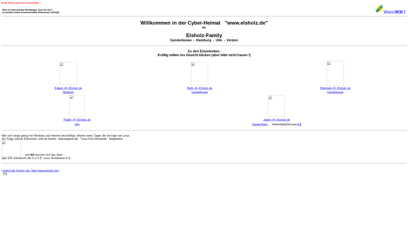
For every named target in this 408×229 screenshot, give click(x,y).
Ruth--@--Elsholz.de (199, 88)
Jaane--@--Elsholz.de (276, 119)
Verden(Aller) (260, 124)
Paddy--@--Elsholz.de (77, 119)
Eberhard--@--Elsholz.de (335, 88)
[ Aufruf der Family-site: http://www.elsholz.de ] (30, 170)
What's (395, 12)
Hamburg (68, 92)
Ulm (77, 124)
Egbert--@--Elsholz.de (68, 88)
